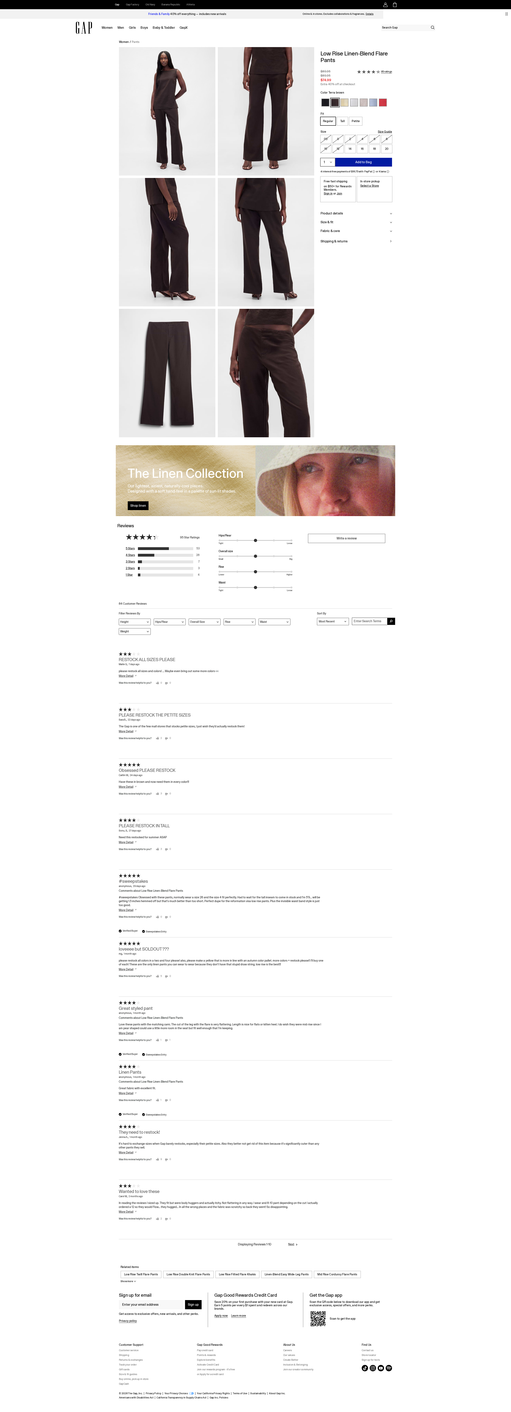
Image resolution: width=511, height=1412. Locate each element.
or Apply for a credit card (210, 1374)
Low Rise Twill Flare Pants (141, 1274)
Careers (287, 1350)
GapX (184, 28)
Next (291, 1244)
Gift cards (124, 1369)
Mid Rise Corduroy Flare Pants (337, 1274)
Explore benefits (206, 1360)
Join (339, 193)
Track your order (128, 1364)
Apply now (221, 1315)
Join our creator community (298, 1369)
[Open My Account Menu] (385, 4)
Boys (144, 28)
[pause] (506, 14)
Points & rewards (206, 1355)
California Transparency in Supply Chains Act (181, 1397)
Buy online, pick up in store (134, 1379)
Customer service (129, 1350)
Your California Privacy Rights (213, 1393)
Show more (127, 1281)
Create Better (290, 1360)
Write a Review (347, 538)
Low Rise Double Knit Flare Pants (188, 1274)
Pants (136, 41)
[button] (216, 243)
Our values (289, 1355)
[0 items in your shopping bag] (394, 4)
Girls (132, 28)
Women (107, 28)
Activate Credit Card (208, 1364)
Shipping (124, 1355)
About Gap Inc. (277, 1393)
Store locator (369, 1355)
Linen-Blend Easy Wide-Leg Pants (287, 1274)
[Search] (432, 27)
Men (121, 28)
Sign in (328, 193)
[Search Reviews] (391, 621)
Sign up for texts (371, 1360)
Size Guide (385, 131)
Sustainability (258, 1393)
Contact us (367, 1350)
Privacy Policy (153, 1393)
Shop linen (138, 506)
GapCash (124, 1383)
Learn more (238, 1315)
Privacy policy (128, 1320)
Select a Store (369, 186)
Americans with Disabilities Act (136, 1397)
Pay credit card (205, 1350)
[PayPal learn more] (373, 171)
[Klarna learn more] (387, 171)
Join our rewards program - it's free (216, 1369)
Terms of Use (240, 1393)
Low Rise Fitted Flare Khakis (237, 1274)
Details (369, 14)
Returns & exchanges (131, 1360)
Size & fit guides (128, 1374)
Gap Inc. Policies (219, 1397)
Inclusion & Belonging (295, 1364)
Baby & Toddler (164, 28)
